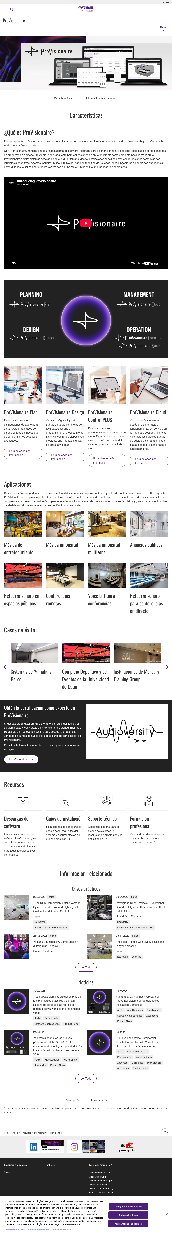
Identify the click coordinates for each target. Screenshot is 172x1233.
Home (7, 1132)
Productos (26, 1132)
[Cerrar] (166, 1214)
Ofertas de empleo (98, 1184)
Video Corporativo (97, 1176)
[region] (86, 1214)
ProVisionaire (40, 1132)
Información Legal (15, 1229)
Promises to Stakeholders (101, 1192)
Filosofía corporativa (99, 1188)
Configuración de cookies (128, 1206)
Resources (97, 1100)
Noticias (51, 1165)
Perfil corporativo (97, 1172)
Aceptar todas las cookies (128, 1223)
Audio (15, 1132)
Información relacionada (100, 98)
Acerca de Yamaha (98, 1165)
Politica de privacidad (38, 1229)
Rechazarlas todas (128, 1215)
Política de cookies (61, 1229)
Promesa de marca (98, 1180)
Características (63, 98)
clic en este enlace (70, 1224)
